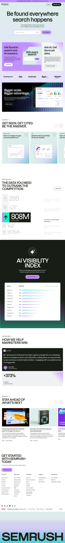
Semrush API (41, 481)
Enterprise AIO (17, 481)
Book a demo (9, 104)
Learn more (58, 188)
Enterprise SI (17, 483)
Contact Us (28, 495)
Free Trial (4, 485)
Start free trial (6, 469)
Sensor (15, 496)
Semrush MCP (17, 477)
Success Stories (5, 490)
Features (4, 479)
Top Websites (17, 491)
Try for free (8, 64)
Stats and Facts (5, 491)
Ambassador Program (56, 481)
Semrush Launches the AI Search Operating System (40, 430)
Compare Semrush (6, 487)
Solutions (4, 481)
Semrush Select (29, 487)
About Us (28, 477)
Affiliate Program (5, 494)
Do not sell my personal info (29, 492)
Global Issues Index (30, 490)
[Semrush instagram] (4, 506)
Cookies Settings (49, 509)
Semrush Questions (30, 479)
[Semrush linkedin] (2, 506)
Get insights (46, 32)
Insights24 (16, 485)
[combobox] (25, 32)
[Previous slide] (56, 126)
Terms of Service (40, 509)
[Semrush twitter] (15, 506)
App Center (16, 490)
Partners (28, 485)
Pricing (3, 483)
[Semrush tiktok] (7, 506)
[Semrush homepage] (5, 4)
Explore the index (32, 276)
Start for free (56, 4)
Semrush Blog (54, 477)
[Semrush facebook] (12, 506)
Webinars (53, 479)
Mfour (15, 487)
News (27, 481)
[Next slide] (61, 126)
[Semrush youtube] (10, 506)
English (60, 509)
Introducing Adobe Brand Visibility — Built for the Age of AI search (14, 430)
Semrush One (5, 477)
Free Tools (16, 494)
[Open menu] (63, 4)
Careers (28, 483)
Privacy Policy (32, 509)
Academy (41, 479)
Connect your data (50, 65)
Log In (48, 4)
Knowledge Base (42, 477)
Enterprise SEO (17, 479)
